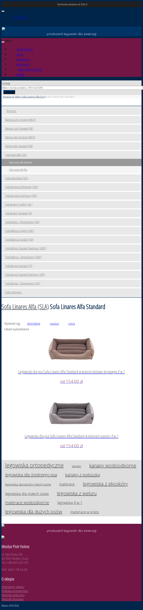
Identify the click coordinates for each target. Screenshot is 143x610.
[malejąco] (42, 324)
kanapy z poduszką (82, 475)
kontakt (20, 74)
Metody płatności (12, 595)
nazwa (54, 324)
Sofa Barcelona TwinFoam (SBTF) (21, 196)
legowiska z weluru (77, 493)
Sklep (18, 96)
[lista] (39, 329)
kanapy (76, 466)
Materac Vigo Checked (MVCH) (20, 137)
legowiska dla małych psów (27, 493)
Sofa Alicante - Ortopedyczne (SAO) (22, 222)
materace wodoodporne (27, 502)
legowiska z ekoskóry (105, 483)
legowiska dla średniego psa (31, 475)
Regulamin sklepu (12, 587)
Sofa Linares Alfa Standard (20, 162)
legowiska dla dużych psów (33, 511)
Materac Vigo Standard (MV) (19, 146)
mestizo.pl (8, 96)
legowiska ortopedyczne (34, 465)
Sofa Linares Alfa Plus (18, 169)
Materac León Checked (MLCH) (20, 120)
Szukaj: (5, 83)
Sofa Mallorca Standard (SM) (19, 240)
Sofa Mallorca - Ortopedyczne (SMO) (23, 257)
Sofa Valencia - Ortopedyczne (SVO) (22, 283)
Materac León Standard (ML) (19, 129)
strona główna (24, 49)
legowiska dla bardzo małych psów (28, 484)
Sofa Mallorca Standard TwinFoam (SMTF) (25, 248)
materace (67, 484)
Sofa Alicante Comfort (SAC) (18, 204)
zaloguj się (20, 17)
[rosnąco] (25, 324)
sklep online (30, 69)
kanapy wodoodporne (112, 465)
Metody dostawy (12, 599)
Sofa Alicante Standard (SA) (18, 213)
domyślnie (33, 324)
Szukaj (10, 92)
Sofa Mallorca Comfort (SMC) (19, 231)
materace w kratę (84, 511)
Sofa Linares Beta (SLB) (16, 178)
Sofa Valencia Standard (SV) (18, 266)
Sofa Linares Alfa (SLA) (33, 96)
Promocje (12, 111)
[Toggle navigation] (2, 11)
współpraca (23, 59)
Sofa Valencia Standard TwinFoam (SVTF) (25, 275)
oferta (19, 54)
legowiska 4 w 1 (69, 502)
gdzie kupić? (23, 64)
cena (71, 324)
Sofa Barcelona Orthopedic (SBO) (21, 187)
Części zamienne (13, 292)
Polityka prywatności (14, 591)
